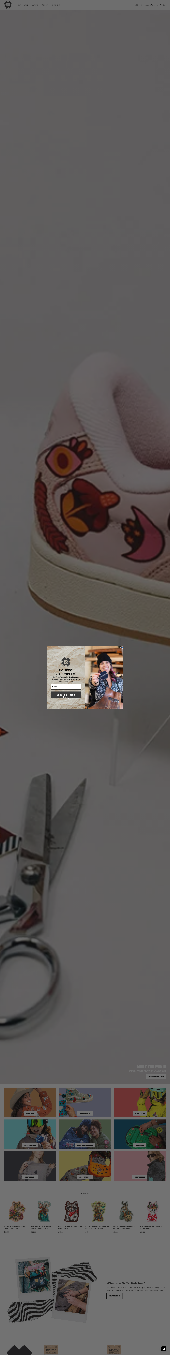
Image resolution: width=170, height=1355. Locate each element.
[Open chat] (163, 1348)
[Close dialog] (122, 648)
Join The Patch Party (66, 695)
